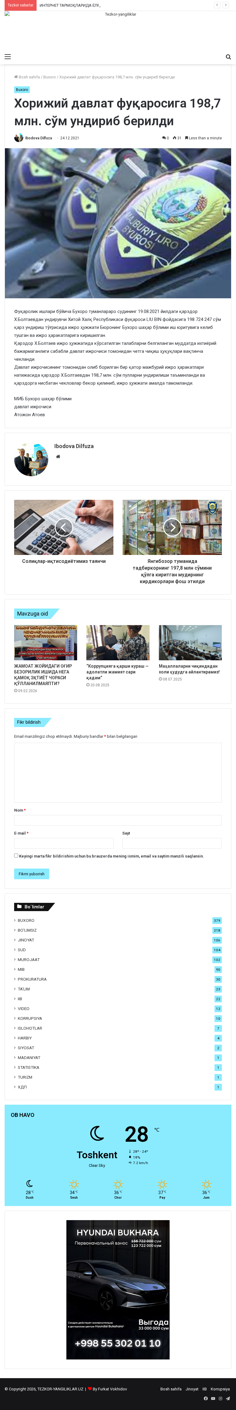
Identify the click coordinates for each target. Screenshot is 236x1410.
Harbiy (25, 1037)
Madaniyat (29, 1057)
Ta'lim (24, 988)
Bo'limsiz (27, 930)
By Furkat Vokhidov (110, 1389)
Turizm (25, 1077)
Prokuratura (32, 979)
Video (24, 1008)
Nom (20, 810)
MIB (21, 969)
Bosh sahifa (29, 77)
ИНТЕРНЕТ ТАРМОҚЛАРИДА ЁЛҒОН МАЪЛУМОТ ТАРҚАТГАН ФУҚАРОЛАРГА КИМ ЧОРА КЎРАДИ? (129, 5)
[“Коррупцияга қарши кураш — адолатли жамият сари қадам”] (117, 643)
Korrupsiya (30, 1018)
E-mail (21, 833)
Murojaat (29, 959)
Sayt (126, 833)
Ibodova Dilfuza (38, 138)
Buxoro (49, 77)
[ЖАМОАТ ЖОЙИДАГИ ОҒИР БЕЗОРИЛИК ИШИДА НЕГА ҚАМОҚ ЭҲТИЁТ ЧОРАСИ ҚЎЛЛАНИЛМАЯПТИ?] (45, 643)
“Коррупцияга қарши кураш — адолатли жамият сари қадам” (117, 672)
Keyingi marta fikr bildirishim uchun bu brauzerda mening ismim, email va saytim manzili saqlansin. (111, 856)
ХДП (22, 1086)
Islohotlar (30, 1028)
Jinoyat (26, 939)
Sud (22, 949)
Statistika (28, 1067)
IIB (20, 998)
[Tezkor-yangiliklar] (118, 31)
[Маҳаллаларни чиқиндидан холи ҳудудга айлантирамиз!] (190, 642)
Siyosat (26, 1047)
